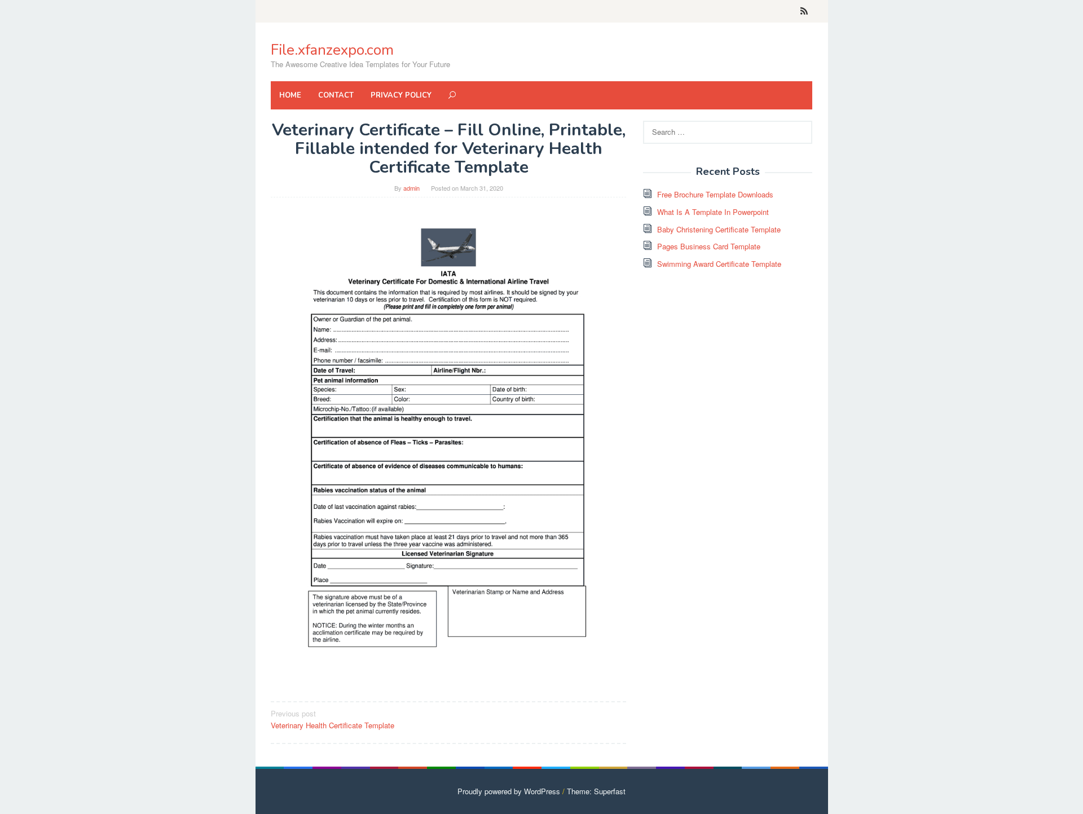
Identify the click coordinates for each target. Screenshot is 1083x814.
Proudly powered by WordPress (508, 791)
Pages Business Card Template (708, 246)
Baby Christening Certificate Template (719, 229)
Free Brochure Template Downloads (715, 194)
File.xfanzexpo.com (332, 50)
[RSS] (804, 11)
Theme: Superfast (596, 791)
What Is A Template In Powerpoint (713, 211)
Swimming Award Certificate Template (719, 263)
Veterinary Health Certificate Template (332, 719)
